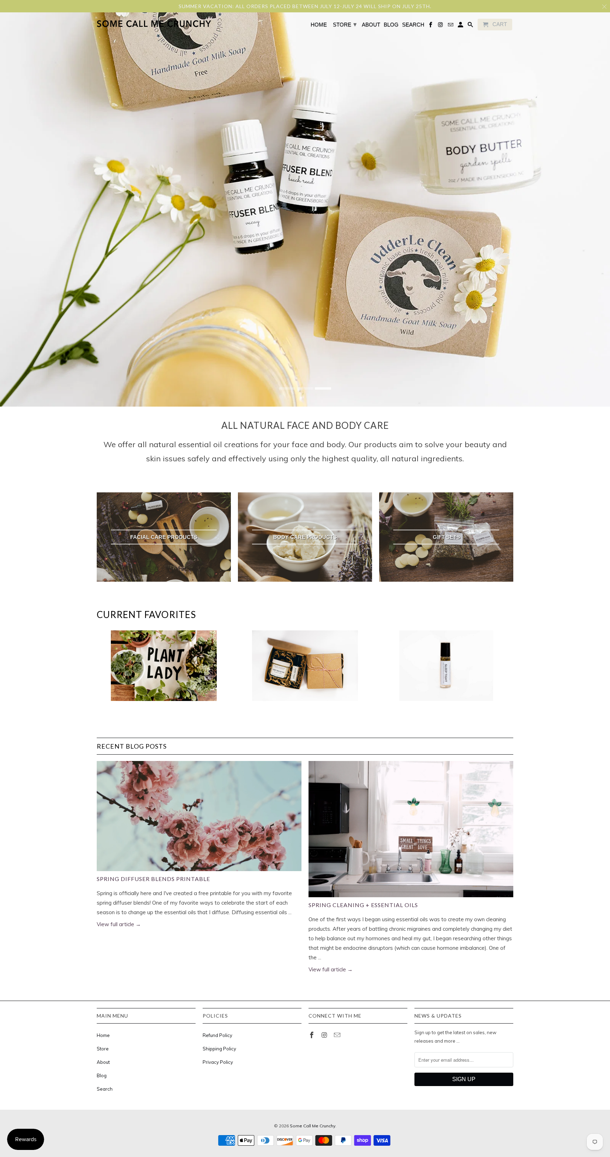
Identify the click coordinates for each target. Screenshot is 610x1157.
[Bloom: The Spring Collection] (164, 669)
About (103, 1062)
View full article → (119, 924)
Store (103, 1048)
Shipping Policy (219, 1048)
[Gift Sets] (305, 669)
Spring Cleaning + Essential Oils (363, 904)
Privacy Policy (218, 1062)
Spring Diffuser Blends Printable (153, 878)
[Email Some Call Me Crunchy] (338, 1035)
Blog (102, 1075)
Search (105, 1089)
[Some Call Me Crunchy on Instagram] (325, 1035)
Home (103, 1035)
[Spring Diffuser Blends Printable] (199, 816)
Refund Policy (217, 1035)
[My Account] (461, 26)
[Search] (471, 26)
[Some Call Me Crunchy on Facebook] (312, 1035)
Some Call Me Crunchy (312, 1125)
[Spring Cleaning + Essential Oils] (411, 829)
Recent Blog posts (132, 746)
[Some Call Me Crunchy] (126, 24)
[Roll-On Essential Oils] (446, 669)
